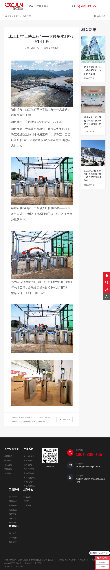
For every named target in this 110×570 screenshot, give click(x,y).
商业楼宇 (13, 496)
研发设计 (8, 460)
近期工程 (27, 16)
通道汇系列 (28, 481)
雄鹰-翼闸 (28, 464)
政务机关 (13, 518)
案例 (46, 5)
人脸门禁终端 (29, 486)
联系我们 (13, 537)
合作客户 (8, 473)
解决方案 (13, 533)
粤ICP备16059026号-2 (78, 559)
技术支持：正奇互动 (33, 563)
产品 (31, 5)
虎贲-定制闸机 (30, 477)
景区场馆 (13, 501)
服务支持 (13, 541)
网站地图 (19, 566)
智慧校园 (13, 505)
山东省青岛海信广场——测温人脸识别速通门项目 (39, 417)
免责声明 (8, 566)
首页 (9, 16)
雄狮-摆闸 (28, 460)
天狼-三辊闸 (29, 469)
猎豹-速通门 (29, 456)
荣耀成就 (8, 469)
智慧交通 (13, 514)
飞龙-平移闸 (29, 473)
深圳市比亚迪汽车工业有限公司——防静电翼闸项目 (40, 421)
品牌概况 (8, 456)
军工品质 (8, 464)
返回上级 (101, 16)
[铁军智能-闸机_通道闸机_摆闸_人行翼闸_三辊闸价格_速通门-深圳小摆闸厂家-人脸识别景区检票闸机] (13, 6)
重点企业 (13, 522)
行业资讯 (27, 505)
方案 (39, 5)
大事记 (26, 501)
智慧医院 (13, 509)
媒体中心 (17, 16)
